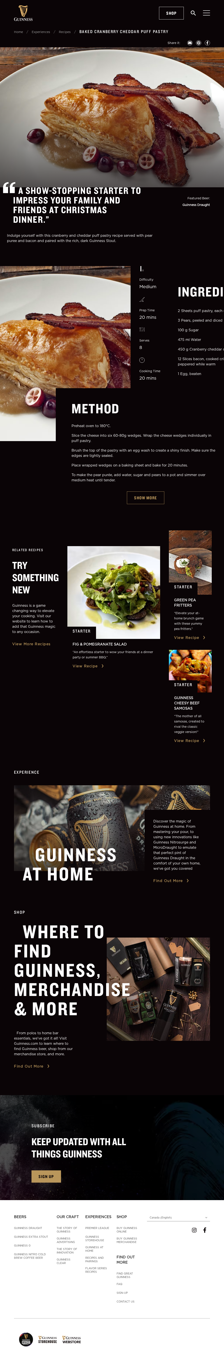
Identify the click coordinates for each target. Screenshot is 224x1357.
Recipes (65, 32)
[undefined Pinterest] (198, 43)
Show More (145, 497)
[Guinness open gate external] (26, 1339)
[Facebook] (204, 1230)
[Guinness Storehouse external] (47, 1339)
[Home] (23, 13)
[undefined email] (189, 43)
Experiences (41, 32)
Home (18, 32)
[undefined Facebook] (207, 43)
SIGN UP (46, 1176)
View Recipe (85, 666)
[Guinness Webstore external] (71, 1339)
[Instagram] (194, 1230)
